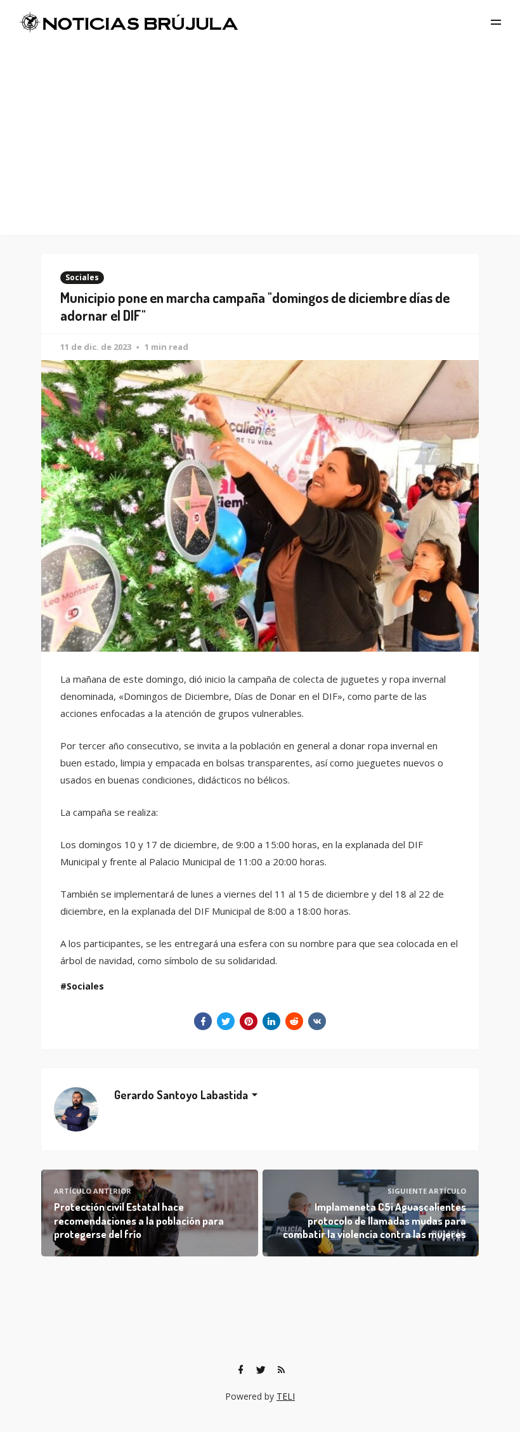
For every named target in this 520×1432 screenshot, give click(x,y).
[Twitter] (260, 1369)
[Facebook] (240, 1369)
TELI (285, 1396)
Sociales (82, 277)
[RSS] (280, 1369)
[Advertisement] (260, 139)
